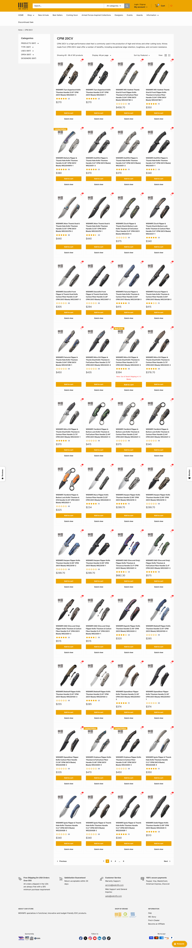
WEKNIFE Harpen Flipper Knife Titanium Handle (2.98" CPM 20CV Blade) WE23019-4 (128, 497)
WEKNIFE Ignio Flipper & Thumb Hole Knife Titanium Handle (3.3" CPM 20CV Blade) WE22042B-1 (128, 827)
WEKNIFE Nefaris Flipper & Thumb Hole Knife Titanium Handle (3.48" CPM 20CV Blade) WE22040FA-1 (67, 162)
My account (140, 7)
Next (166, 861)
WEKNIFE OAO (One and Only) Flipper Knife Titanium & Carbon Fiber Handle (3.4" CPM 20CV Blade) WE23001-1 (98, 630)
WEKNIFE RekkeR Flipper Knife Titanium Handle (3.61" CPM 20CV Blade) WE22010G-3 (68, 694)
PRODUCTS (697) (29, 43)
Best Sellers (57, 15)
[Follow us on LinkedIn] (99, 938)
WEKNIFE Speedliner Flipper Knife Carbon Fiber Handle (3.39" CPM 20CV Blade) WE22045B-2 (67, 761)
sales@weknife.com (113, 896)
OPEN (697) (26, 54)
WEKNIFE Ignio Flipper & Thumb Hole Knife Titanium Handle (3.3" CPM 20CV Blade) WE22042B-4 (158, 761)
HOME (21, 15)
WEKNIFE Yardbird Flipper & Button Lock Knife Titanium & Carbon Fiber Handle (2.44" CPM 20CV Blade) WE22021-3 (128, 433)
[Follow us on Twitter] (85, 938)
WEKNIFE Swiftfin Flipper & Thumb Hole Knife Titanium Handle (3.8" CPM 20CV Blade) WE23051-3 (98, 162)
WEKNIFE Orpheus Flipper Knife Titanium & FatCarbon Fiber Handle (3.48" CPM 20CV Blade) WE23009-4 (98, 761)
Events (130, 15)
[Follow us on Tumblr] (104, 938)
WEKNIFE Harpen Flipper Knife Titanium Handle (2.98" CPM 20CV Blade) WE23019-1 (98, 563)
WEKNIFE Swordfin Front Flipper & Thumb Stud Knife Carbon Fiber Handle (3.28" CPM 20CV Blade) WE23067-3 (68, 295)
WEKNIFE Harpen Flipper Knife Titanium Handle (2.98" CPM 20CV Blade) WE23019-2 (68, 563)
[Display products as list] (169, 55)
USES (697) (26, 51)
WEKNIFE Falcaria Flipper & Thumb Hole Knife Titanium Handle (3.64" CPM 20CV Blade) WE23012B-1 (67, 361)
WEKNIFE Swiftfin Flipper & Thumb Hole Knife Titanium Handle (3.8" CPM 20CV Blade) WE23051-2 (128, 162)
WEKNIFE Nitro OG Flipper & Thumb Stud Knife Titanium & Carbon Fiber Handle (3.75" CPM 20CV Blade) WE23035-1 (68, 433)
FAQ (150, 913)
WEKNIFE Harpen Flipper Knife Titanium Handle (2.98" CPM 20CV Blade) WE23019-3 (158, 497)
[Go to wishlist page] (171, 5)
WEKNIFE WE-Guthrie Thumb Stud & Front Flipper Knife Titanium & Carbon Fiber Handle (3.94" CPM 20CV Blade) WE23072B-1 (157, 95)
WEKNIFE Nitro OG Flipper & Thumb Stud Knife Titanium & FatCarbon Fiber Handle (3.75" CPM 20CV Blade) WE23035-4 (98, 361)
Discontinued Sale (25, 22)
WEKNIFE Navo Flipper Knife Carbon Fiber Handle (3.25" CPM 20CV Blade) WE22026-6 (98, 497)
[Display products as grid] (166, 55)
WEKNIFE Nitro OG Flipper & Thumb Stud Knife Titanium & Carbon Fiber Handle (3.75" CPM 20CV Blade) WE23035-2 (158, 361)
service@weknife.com (114, 885)
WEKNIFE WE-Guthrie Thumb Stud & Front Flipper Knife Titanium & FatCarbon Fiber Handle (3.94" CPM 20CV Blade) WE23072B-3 (127, 95)
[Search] (127, 5)
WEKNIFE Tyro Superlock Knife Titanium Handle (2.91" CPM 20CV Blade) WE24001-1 (98, 92)
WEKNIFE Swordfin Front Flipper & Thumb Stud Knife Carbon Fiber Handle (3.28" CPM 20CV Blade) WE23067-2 (98, 295)
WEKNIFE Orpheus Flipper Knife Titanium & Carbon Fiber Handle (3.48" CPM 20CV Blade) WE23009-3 (128, 761)
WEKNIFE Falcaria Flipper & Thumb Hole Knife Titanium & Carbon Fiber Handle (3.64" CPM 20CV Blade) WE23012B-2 (158, 295)
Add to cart (68, 113)
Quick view (68, 119)
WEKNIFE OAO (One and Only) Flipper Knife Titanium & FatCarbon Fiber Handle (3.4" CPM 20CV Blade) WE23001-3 (158, 564)
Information (151, 15)
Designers (119, 15)
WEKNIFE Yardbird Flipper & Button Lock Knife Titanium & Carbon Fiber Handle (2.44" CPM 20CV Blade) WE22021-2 (158, 433)
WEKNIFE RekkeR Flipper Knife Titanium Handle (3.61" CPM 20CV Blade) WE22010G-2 (98, 694)
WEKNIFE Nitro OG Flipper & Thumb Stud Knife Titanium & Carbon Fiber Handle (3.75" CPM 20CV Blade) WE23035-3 (128, 361)
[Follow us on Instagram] (90, 938)
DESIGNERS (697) (28, 58)
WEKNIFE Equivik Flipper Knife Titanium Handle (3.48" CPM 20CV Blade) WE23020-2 (128, 628)
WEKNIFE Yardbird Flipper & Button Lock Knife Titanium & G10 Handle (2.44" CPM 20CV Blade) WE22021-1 (68, 499)
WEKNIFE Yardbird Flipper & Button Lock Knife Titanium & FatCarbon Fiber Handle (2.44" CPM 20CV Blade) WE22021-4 (98, 433)
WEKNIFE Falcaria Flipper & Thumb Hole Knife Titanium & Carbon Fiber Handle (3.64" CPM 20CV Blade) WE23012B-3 (128, 295)
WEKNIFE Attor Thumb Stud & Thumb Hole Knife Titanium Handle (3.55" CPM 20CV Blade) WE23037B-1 (98, 227)
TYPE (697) (26, 47)
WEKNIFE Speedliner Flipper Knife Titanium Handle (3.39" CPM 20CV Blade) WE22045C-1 (158, 695)
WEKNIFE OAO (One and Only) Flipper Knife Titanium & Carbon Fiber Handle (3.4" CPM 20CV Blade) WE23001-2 (68, 630)
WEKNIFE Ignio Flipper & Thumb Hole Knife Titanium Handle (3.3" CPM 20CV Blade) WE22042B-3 (68, 827)
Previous (63, 861)
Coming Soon (72, 15)
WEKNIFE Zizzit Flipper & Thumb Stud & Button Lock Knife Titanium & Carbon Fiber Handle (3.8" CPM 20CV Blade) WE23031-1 (158, 228)
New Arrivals (43, 15)
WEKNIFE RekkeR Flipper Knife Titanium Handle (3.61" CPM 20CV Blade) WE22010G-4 (158, 628)
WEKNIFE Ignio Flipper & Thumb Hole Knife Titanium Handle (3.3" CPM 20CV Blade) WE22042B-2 (98, 827)
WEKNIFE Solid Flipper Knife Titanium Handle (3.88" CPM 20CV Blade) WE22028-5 (157, 825)
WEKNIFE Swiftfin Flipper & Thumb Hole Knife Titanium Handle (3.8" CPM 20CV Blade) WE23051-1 (158, 162)
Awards (139, 15)
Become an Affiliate (156, 924)
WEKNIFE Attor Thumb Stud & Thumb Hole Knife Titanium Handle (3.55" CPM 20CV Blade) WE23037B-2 (68, 227)
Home (20, 30)
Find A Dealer (154, 920)
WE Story (152, 917)
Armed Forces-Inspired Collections (96, 15)
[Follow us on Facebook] (81, 938)
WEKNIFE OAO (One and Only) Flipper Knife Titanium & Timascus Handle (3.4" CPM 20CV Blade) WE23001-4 (128, 564)
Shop (29, 15)
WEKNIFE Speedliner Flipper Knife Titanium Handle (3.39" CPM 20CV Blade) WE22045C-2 (128, 695)
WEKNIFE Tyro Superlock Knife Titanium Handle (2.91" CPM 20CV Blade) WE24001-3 (68, 92)
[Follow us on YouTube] (95, 938)
